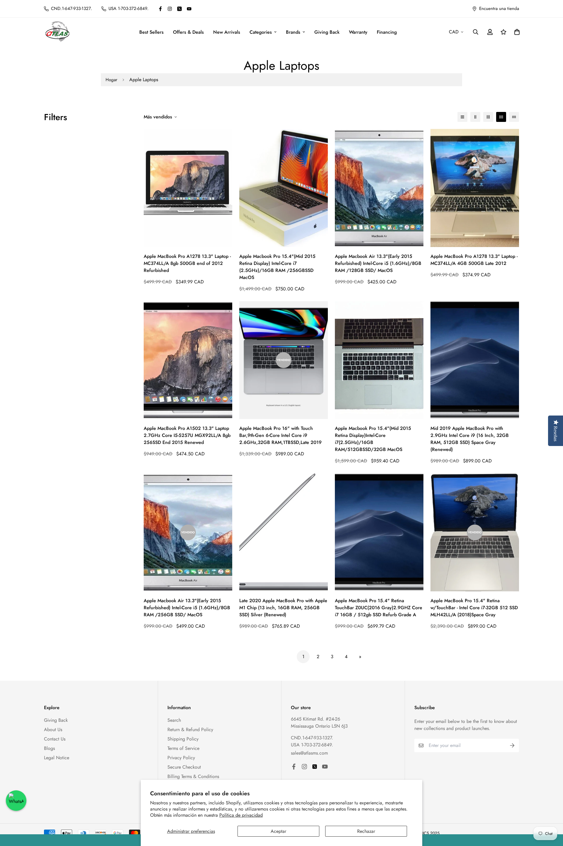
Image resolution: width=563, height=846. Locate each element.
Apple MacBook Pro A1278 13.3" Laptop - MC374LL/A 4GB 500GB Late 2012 (474, 260)
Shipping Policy (183, 739)
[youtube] (189, 8)
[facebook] (160, 8)
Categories (261, 32)
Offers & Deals (188, 32)
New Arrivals (226, 32)
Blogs (49, 748)
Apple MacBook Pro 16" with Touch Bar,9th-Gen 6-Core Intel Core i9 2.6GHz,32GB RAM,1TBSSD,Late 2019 (280, 435)
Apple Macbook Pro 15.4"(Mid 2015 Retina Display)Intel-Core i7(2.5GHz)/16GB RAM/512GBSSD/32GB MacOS (373, 439)
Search (174, 720)
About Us (53, 729)
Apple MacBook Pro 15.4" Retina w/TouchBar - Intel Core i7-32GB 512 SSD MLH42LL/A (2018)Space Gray (474, 607)
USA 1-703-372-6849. (312, 744)
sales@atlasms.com (309, 753)
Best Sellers (151, 32)
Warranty (358, 32)
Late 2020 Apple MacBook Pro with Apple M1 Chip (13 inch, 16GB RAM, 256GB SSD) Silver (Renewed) (283, 607)
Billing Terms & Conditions (193, 776)
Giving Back (327, 32)
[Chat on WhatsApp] (16, 800)
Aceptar (278, 831)
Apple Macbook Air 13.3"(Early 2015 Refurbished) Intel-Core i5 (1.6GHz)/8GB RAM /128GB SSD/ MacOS (378, 263)
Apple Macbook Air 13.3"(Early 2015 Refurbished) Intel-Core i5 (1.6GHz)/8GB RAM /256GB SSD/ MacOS (187, 607)
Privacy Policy (181, 757)
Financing (387, 32)
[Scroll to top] (551, 814)
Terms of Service (183, 748)
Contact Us (54, 739)
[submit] (512, 745)
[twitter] (179, 9)
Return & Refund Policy (190, 729)
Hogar (111, 79)
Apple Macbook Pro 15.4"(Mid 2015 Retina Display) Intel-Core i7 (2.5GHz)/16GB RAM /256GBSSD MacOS (277, 267)
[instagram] (169, 8)
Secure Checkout (184, 767)
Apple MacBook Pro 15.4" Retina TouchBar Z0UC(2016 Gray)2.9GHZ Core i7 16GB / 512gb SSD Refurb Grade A (378, 607)
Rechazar (366, 831)
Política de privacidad (241, 815)
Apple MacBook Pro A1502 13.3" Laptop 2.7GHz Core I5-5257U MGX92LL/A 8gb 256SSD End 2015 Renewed (187, 435)
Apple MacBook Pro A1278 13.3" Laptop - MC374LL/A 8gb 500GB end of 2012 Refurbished (187, 263)
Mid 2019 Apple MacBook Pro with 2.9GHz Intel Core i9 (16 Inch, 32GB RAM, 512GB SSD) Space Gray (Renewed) (469, 439)
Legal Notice (56, 757)
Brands (293, 32)
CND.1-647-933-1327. (312, 737)
